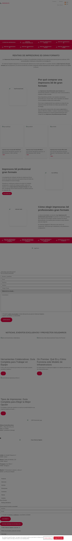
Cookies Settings (48, 538)
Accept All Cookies (58, 538)
